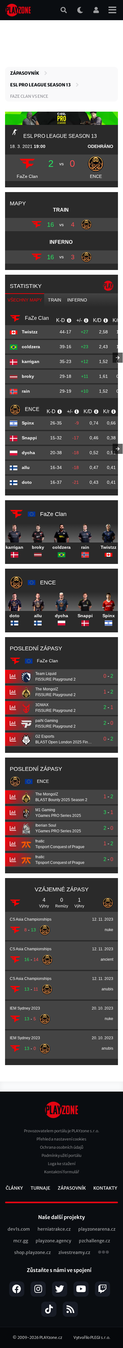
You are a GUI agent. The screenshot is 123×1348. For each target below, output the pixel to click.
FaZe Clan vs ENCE (29, 96)
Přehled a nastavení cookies (61, 1139)
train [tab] (54, 299)
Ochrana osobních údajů (61, 1147)
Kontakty (105, 1188)
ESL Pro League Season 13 (40, 85)
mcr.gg (20, 1241)
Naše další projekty (61, 1217)
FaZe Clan (27, 176)
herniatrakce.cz (54, 1229)
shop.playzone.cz (32, 1252)
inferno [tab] (77, 299)
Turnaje (40, 1188)
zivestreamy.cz (74, 1252)
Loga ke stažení (61, 1163)
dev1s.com (19, 1229)
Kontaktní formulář (61, 1171)
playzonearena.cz (96, 1229)
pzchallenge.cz (94, 1241)
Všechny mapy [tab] (25, 299)
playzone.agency (53, 1241)
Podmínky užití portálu (61, 1155)
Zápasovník (24, 73)
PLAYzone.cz (50, 1337)
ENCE (96, 176)
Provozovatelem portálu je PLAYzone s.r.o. (61, 1130)
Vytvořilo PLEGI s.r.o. (91, 1337)
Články (14, 1188)
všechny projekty (103, 1253)
